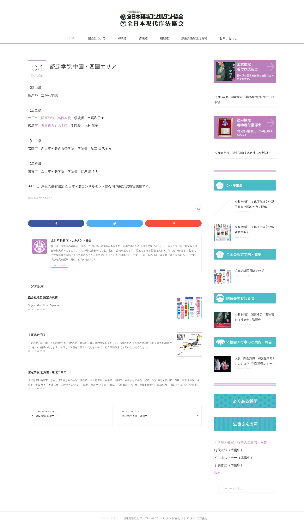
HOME (71, 38)
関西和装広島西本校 (56, 117)
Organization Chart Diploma (43, 305)
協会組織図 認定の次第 (43, 297)
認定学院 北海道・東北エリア (47, 372)
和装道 (122, 38)
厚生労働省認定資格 (194, 38)
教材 (217, 472)
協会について (96, 38)
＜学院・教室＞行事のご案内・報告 (240, 442)
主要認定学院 (36, 334)
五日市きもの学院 (54, 125)
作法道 (143, 38)
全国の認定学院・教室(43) (40, 197)
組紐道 (164, 38)
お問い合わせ (228, 38)
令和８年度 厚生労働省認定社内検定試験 (242, 153)
